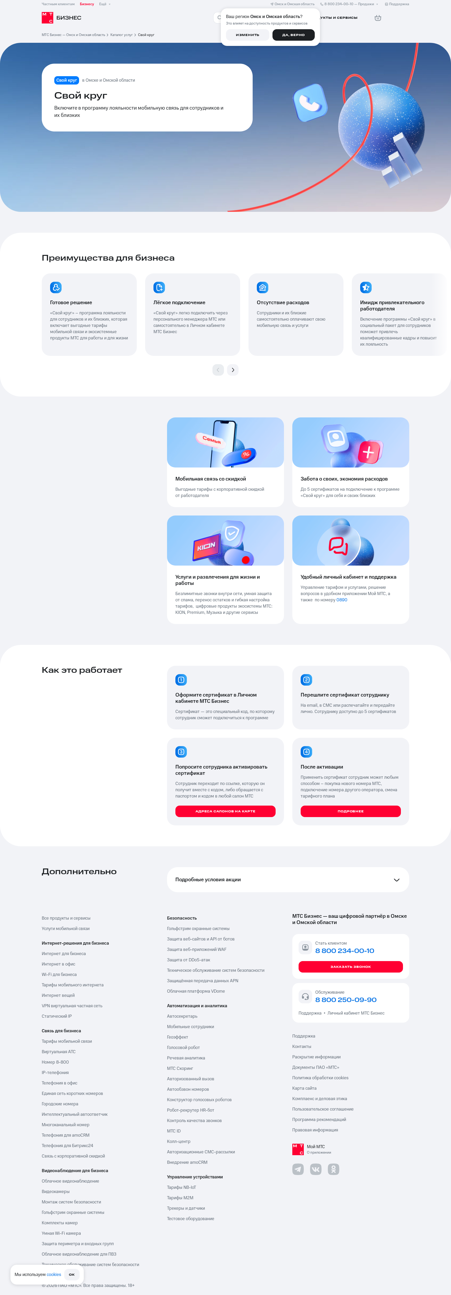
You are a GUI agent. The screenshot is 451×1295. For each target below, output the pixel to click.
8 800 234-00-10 (349, 4)
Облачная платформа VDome (196, 991)
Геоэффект (177, 1037)
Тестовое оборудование (190, 1219)
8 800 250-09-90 (346, 1000)
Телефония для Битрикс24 (67, 1146)
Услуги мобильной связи (66, 929)
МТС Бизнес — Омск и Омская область (73, 35)
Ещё (102, 4)
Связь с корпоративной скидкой (73, 1156)
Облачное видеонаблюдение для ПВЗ (79, 1254)
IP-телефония (55, 1073)
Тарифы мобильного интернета (73, 985)
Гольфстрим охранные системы (73, 1212)
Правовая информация (315, 1130)
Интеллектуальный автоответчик (75, 1114)
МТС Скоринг (180, 1068)
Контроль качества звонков (194, 1121)
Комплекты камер (60, 1223)
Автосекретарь (182, 1016)
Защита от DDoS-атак (188, 960)
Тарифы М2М (180, 1198)
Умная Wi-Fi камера (61, 1233)
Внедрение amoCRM (187, 1162)
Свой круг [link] (146, 35)
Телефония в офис (59, 1083)
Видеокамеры (56, 1192)
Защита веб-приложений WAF (197, 949)
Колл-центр (179, 1141)
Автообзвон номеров (188, 1089)
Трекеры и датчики (186, 1208)
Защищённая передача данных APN (202, 981)
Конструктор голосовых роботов (199, 1100)
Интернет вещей (58, 995)
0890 (341, 600)
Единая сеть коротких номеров (72, 1093)
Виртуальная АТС (59, 1052)
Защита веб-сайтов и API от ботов (201, 939)
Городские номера (60, 1104)
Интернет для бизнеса (64, 954)
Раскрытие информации (316, 1057)
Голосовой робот (183, 1048)
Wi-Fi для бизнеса (59, 975)
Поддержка (311, 1013)
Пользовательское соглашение (323, 1109)
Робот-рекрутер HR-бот (190, 1110)
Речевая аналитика (186, 1058)
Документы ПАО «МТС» (315, 1067)
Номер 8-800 (55, 1062)
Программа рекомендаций (319, 1120)
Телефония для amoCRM (66, 1135)
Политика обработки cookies (320, 1078)
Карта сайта (304, 1088)
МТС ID (174, 1131)
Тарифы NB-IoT (181, 1187)
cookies (54, 1275)
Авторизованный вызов (190, 1079)
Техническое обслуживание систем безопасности (90, 1265)
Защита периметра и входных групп (78, 1244)
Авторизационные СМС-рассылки (201, 1152)
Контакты (301, 1047)
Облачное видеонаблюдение (70, 1181)
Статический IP (57, 1016)
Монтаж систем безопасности (71, 1202)
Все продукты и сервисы (66, 918)
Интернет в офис (58, 964)
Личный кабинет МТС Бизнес (356, 1013)
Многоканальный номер (66, 1125)
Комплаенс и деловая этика (319, 1099)
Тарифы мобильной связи (67, 1041)
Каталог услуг (121, 35)
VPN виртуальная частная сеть (72, 1006)
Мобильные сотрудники (190, 1027)
